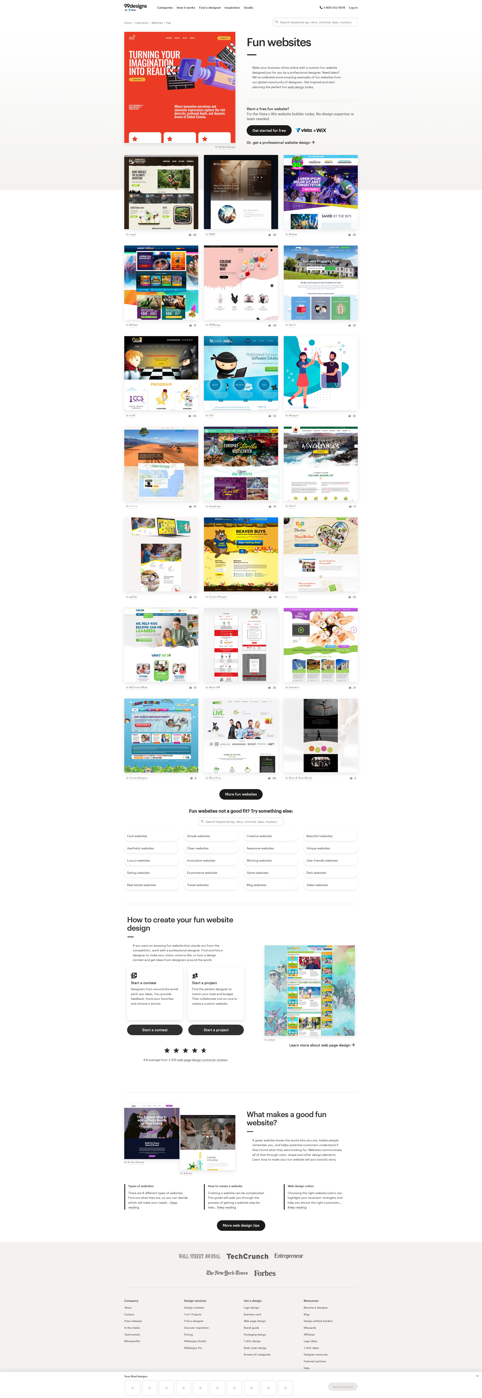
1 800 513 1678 (334, 7)
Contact (129, 1314)
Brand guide (251, 1327)
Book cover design (255, 1347)
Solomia (188, 1173)
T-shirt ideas (311, 1347)
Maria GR (214, 687)
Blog (306, 1314)
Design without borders (318, 1320)
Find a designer (210, 7)
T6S (211, 415)
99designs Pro (193, 1347)
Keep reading (226, 1207)
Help (307, 1368)
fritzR (132, 415)
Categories (165, 7)
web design (296, 87)
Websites (158, 22)
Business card (252, 1314)
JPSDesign (214, 324)
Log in (353, 7)
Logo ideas (310, 1341)
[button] (477, 1375)
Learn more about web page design (319, 1045)
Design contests (194, 1307)
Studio (248, 7)
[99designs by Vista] (135, 7)
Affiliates (309, 1334)
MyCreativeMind (138, 687)
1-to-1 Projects (192, 1314)
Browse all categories (257, 1354)
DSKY (212, 234)
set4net (271, 1039)
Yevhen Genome (227, 147)
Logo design (251, 1307)
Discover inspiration (196, 1327)
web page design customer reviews (202, 1060)
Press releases (133, 1320)
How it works (186, 7)
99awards (310, 1327)
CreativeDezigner (218, 596)
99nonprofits (132, 1341)
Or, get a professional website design (278, 142)
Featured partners (315, 1361)
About (128, 1307)
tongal (132, 234)
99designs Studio (195, 1341)
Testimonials (132, 1334)
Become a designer (316, 1307)
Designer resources (316, 1354)
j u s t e (133, 506)
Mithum (293, 234)
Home (128, 22)
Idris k (292, 324)
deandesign (215, 506)
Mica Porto (215, 777)
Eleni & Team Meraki (300, 777)
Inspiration (232, 7)
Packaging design (255, 1334)
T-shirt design (252, 1341)
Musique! (294, 415)
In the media (132, 1327)
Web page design (255, 1320)
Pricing (188, 1334)
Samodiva (294, 687)
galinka (133, 596)
